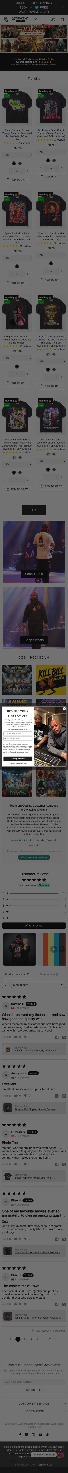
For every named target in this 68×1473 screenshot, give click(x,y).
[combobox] (6, 738)
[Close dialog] (64, 708)
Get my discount (17, 759)
